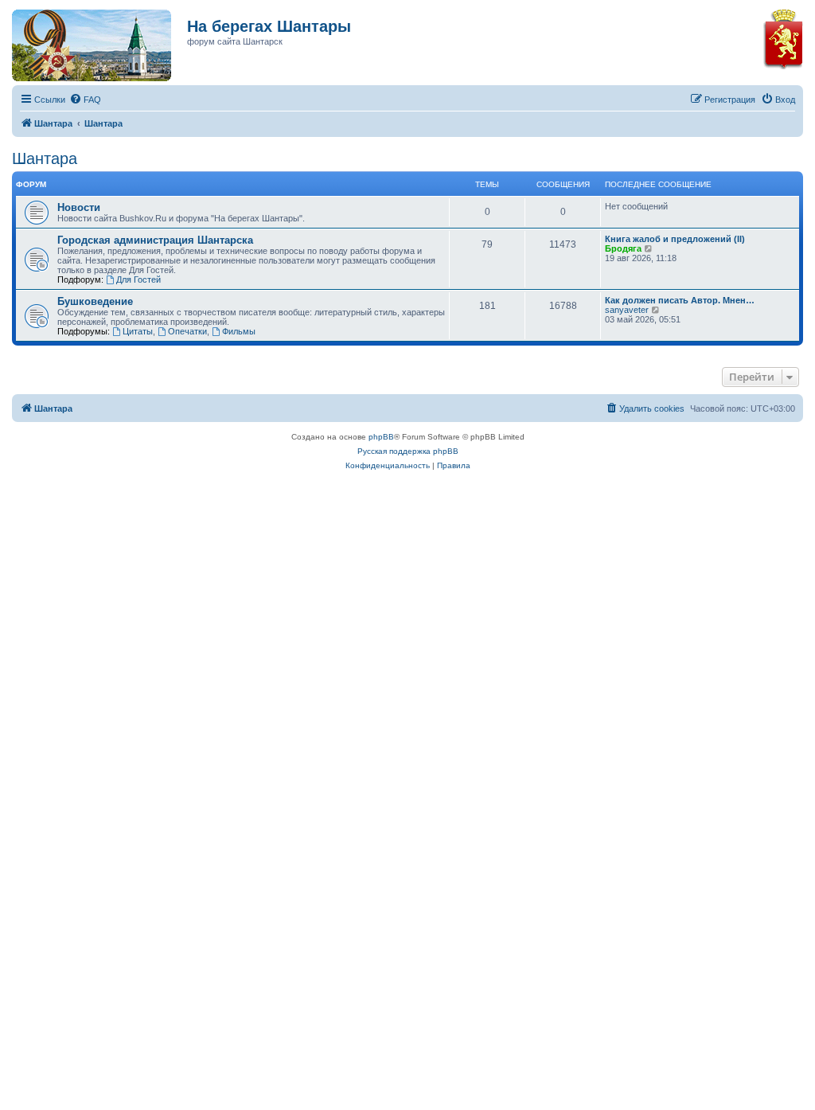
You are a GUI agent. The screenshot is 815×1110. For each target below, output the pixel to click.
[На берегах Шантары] (83, 41)
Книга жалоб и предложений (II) (675, 239)
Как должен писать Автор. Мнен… (680, 300)
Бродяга (623, 248)
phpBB (381, 436)
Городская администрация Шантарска (155, 240)
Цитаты (138, 331)
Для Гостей (138, 279)
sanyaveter (627, 310)
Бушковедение (95, 301)
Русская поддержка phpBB (407, 451)
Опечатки (187, 331)
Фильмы (238, 331)
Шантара (44, 158)
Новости (78, 207)
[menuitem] (85, 99)
